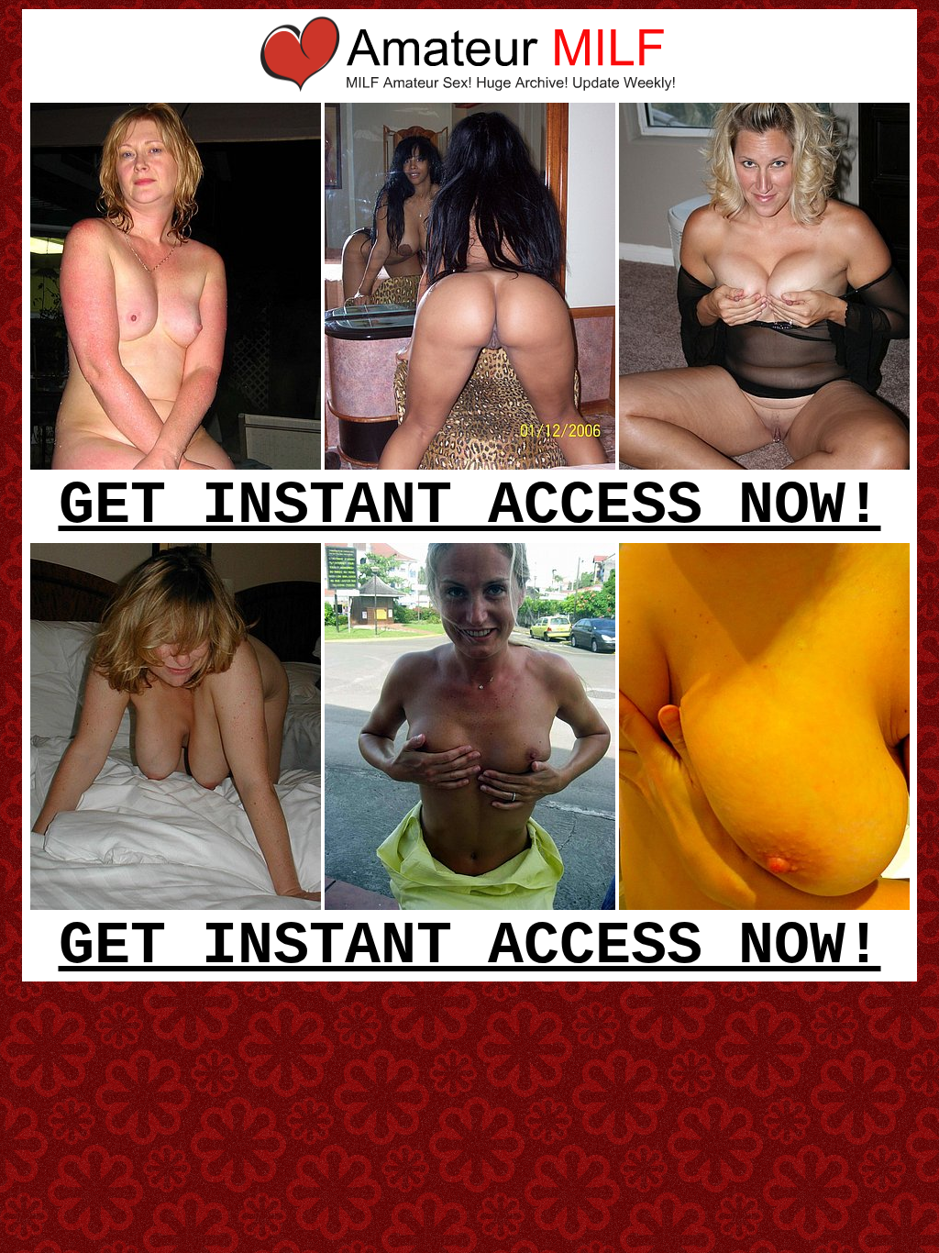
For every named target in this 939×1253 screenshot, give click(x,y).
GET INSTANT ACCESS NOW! (470, 506)
